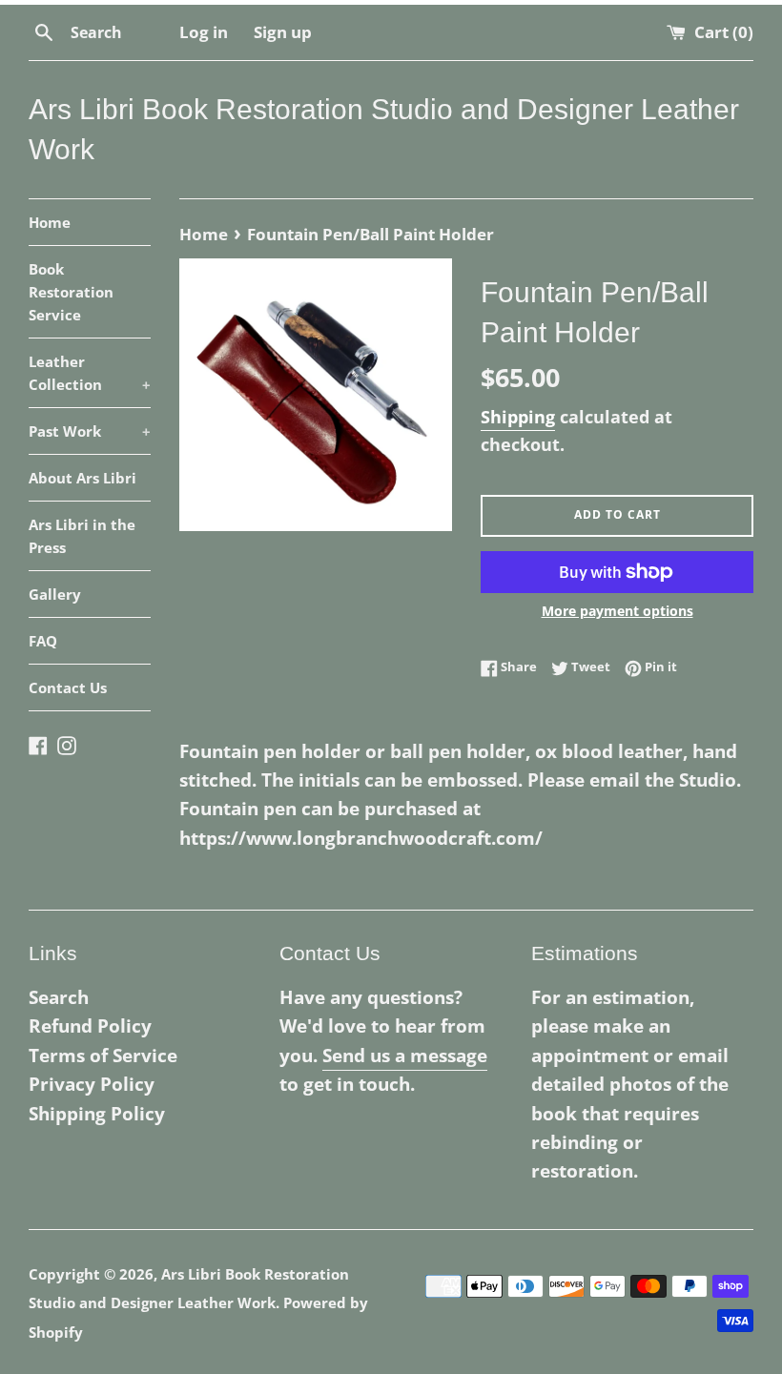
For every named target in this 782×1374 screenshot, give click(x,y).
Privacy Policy (91, 1084)
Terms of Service (103, 1055)
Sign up (283, 32)
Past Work (90, 431)
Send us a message (404, 1055)
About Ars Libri (82, 477)
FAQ (43, 640)
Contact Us (68, 687)
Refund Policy (90, 1026)
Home (50, 222)
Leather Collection (90, 373)
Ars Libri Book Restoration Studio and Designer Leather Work (384, 129)
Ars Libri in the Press (82, 536)
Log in (203, 32)
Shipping (518, 416)
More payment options (617, 611)
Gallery (55, 594)
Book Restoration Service (71, 291)
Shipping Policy (97, 1113)
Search (59, 997)
